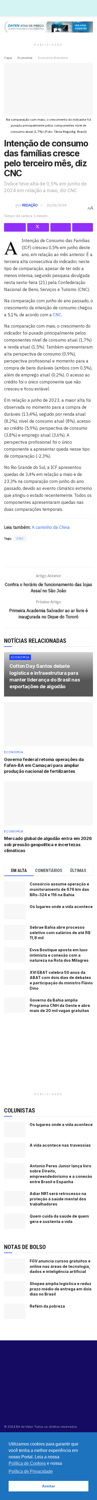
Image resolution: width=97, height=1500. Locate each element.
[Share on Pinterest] (60, 227)
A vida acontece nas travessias (60, 1145)
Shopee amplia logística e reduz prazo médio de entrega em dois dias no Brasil (61, 1288)
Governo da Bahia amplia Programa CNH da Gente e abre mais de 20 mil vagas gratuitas (60, 1005)
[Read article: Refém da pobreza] (15, 1311)
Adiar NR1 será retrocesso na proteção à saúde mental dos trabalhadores (58, 1198)
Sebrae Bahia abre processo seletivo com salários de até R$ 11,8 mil (60, 932)
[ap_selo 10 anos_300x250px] (48, 1056)
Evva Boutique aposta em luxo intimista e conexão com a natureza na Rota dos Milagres (59, 955)
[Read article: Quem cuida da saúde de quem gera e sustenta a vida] (15, 1221)
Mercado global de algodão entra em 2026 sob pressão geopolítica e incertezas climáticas (48, 844)
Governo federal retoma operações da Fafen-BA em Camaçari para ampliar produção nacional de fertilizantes (44, 765)
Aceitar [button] (48, 1486)
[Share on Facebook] (15, 227)
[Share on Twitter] (38, 227)
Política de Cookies (27, 1463)
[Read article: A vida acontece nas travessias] (15, 1150)
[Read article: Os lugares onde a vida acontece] (15, 1129)
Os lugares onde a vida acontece (61, 906)
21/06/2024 (57, 205)
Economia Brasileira (53, 58)
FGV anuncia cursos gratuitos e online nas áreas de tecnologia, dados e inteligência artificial (60, 1266)
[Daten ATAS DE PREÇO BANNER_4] (48, 26)
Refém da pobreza (47, 1306)
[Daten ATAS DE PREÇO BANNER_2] (48, 554)
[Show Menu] (90, 8)
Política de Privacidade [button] (31, 1471)
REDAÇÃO (30, 205)
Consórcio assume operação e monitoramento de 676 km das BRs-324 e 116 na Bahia (59, 889)
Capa (8, 58)
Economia (25, 58)
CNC (57, 314)
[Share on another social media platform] (82, 227)
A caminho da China (51, 527)
